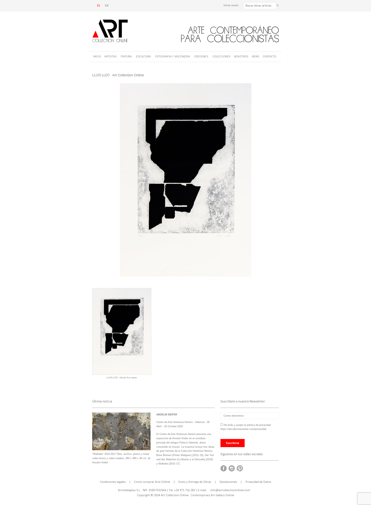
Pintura (126, 56)
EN (106, 5)
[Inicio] (185, 30)
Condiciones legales (113, 481)
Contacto (269, 56)
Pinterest (240, 468)
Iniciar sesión (231, 5)
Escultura (143, 56)
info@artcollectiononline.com (230, 490)
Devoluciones (228, 481)
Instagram (232, 468)
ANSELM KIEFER (166, 414)
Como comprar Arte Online (152, 481)
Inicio (97, 56)
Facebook (223, 468)
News (255, 56)
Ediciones (201, 56)
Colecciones (221, 56)
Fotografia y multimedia (172, 56)
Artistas (110, 56)
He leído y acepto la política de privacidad (247, 425)
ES (98, 5)
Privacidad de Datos (258, 481)
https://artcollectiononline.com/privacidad (243, 429)
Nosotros (241, 56)
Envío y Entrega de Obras (194, 481)
